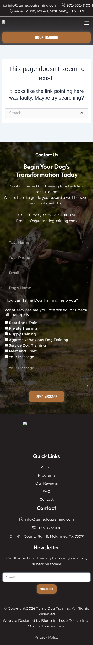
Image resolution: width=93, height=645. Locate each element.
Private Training (23, 328)
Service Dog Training (27, 345)
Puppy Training (22, 334)
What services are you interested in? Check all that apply (46, 312)
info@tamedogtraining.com (52, 221)
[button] (87, 23)
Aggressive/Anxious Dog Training (38, 339)
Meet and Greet (23, 351)
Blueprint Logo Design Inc (64, 620)
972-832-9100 (59, 215)
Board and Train (23, 322)
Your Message (21, 356)
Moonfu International (46, 626)
